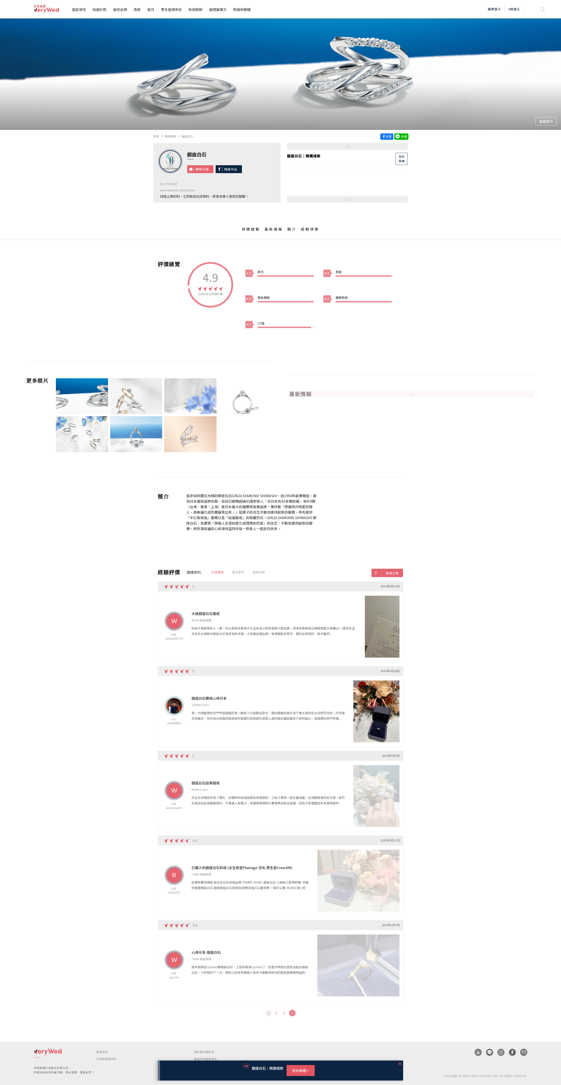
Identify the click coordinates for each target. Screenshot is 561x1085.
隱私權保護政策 (204, 1052)
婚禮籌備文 (218, 9)
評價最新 (217, 572)
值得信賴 (259, 572)
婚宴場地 (79, 9)
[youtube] (476, 1052)
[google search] (542, 9)
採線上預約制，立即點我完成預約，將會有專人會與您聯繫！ (204, 196)
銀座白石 (187, 136)
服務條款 (102, 1052)
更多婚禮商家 (171, 9)
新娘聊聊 (195, 9)
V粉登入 (514, 9)
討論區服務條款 (106, 1059)
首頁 (156, 136)
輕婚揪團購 (242, 9)
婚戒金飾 (120, 9)
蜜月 (150, 9)
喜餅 (137, 9)
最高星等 (238, 572)
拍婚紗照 (99, 9)
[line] (487, 1052)
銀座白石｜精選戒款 (304, 155)
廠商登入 (494, 9)
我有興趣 (402, 158)
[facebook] (510, 1052)
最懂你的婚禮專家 (205, 1059)
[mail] (521, 1052)
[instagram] (498, 1052)
